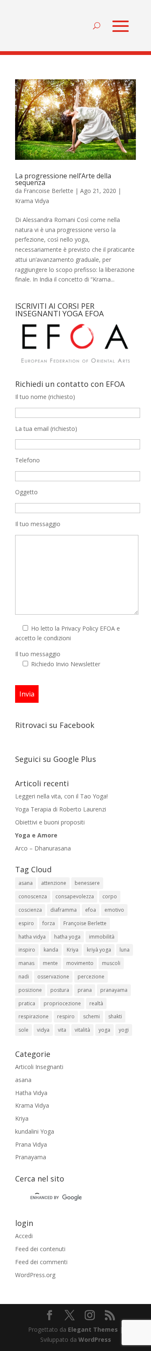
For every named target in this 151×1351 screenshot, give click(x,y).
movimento (80, 963)
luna (125, 949)
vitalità (82, 1029)
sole (23, 1029)
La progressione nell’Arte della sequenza (63, 179)
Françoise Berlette (85, 923)
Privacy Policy (79, 628)
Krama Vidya (32, 201)
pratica (26, 1003)
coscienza (30, 909)
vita (62, 1029)
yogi (124, 1029)
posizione (30, 990)
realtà (96, 1003)
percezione (91, 976)
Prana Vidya (31, 1144)
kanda (51, 949)
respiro (66, 1016)
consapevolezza (74, 896)
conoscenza (32, 896)
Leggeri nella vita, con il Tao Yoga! (61, 796)
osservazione (53, 976)
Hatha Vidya (31, 1093)
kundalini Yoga (34, 1131)
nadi (23, 976)
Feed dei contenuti (40, 1249)
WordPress (94, 1339)
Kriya (72, 949)
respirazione (33, 1016)
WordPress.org (35, 1275)
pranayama (114, 990)
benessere (87, 883)
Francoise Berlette (48, 191)
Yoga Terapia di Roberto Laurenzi (60, 809)
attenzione (53, 883)
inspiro (26, 949)
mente (50, 963)
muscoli (111, 963)
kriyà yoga (99, 949)
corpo (109, 896)
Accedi (24, 1236)
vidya (43, 1029)
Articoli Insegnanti (39, 1067)
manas (26, 963)
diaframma (63, 909)
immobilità (102, 936)
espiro (26, 923)
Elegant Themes (93, 1329)
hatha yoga (67, 936)
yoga (104, 1029)
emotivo (114, 909)
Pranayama (30, 1157)
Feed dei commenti (41, 1262)
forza (48, 923)
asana (25, 883)
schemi (91, 1016)
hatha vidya (32, 936)
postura (59, 990)
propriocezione (62, 1003)
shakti (115, 1016)
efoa (90, 909)
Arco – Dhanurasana (43, 848)
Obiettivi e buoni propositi (50, 822)
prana (85, 990)
